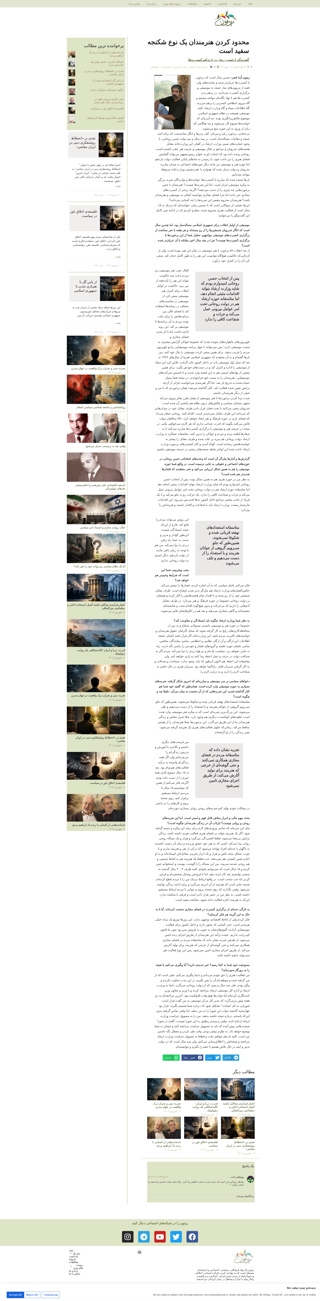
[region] (160, 1292)
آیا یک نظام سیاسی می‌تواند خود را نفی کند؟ (99, 566)
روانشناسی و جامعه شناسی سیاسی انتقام (100, 407)
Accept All (15, 1295)
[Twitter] (176, 1237)
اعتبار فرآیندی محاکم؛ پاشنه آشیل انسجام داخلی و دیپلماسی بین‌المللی (239, 1107)
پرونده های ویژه (171, 3)
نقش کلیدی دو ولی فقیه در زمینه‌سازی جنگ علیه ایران (109, 101)
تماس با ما (134, 3)
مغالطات (192, 3)
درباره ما (151, 3)
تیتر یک (237, 3)
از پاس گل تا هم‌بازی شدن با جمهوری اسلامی (108, 82)
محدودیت (166, 66)
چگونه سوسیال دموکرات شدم (107, 89)
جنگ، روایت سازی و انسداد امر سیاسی (102, 527)
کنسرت (176, 66)
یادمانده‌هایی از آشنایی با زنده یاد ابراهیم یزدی (166, 1144)
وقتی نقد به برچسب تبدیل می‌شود (105, 446)
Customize (51, 1295)
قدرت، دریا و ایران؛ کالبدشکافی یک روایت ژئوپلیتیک (205, 1107)
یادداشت (222, 3)
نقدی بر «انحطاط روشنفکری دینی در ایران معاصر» (240, 1146)
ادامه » (117, 186)
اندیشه (207, 3)
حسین (192, 66)
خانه (250, 3)
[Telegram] (144, 1237)
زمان (185, 66)
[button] (139, 1252)
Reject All (32, 1295)
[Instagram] (128, 1237)
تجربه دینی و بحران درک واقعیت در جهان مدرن (167, 1105)
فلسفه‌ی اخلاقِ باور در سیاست (107, 108)
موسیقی (154, 66)
